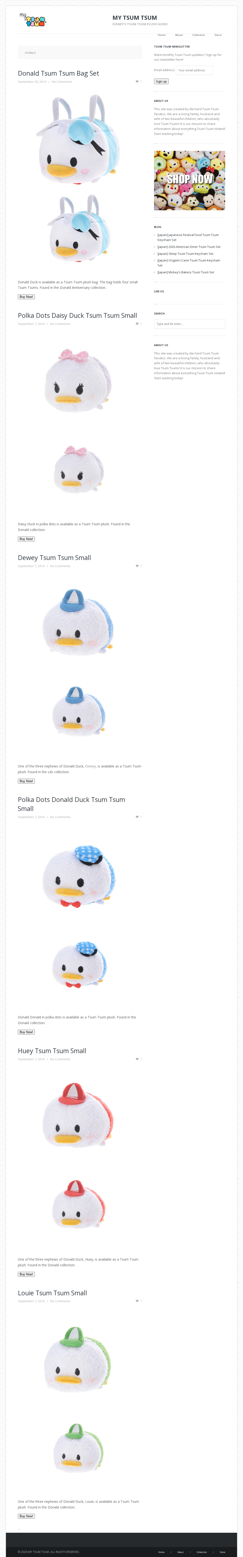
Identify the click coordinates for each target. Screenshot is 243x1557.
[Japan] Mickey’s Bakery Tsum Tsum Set (186, 272)
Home (162, 35)
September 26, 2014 (32, 81)
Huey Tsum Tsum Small (52, 1050)
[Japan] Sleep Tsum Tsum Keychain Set (185, 253)
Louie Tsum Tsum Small (52, 1292)
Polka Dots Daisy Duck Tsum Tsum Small (77, 315)
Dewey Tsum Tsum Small (54, 557)
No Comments (62, 81)
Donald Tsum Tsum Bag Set (58, 73)
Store (218, 35)
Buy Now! (26, 297)
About (179, 35)
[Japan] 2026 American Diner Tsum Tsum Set (189, 247)
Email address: (165, 70)
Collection (198, 35)
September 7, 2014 (31, 324)
